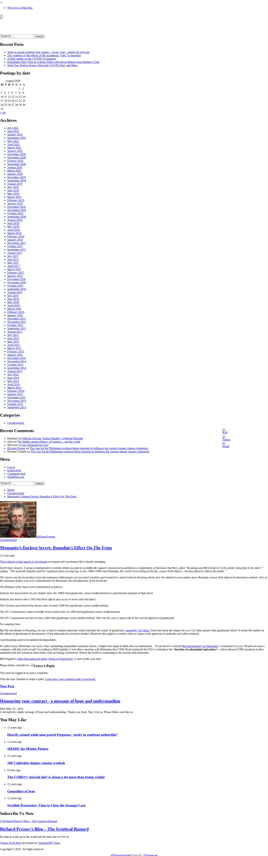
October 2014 (15, 364)
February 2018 (15, 236)
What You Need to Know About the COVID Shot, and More (42, 65)
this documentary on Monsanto (200, 646)
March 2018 (14, 233)
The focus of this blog (19, 7)
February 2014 (15, 390)
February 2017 (15, 272)
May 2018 (13, 226)
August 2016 (14, 292)
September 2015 (16, 328)
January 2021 (15, 150)
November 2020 (16, 157)
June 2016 (13, 298)
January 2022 (15, 134)
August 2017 (14, 252)
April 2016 (13, 305)
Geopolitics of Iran (21, 791)
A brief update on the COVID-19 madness (31, 58)
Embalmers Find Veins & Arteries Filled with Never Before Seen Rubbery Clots (53, 62)
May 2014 (13, 381)
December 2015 (16, 318)
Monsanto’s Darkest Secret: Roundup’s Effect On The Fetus (56, 547)
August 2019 (14, 183)
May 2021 (13, 141)
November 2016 (16, 282)
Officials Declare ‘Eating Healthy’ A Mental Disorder (52, 438)
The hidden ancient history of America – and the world (48, 441)
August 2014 (14, 371)
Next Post (7, 686)
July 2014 (13, 374)
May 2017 (13, 262)
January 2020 (15, 174)
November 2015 (16, 321)
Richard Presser (16, 448)
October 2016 (15, 285)
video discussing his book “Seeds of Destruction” (45, 658)
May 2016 (13, 302)
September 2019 (16, 180)
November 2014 (16, 361)
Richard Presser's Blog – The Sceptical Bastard (27, 23)
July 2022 (13, 127)
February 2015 (15, 351)
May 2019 (13, 193)
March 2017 (14, 269)
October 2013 (15, 404)
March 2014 (14, 387)
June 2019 (13, 190)
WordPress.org (15, 476)
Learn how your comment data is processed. (70, 679)
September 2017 (16, 249)
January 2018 (15, 239)
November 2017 (16, 243)
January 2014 (15, 394)
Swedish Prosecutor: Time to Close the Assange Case (46, 805)
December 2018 (16, 206)
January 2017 (15, 275)
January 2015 (15, 354)
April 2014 (13, 384)
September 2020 (16, 164)
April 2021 (13, 144)
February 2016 (15, 312)
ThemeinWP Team (49, 842)
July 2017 (13, 256)
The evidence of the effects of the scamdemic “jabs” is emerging (44, 55)
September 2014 (16, 367)
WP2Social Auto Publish (121, 855)
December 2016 (16, 279)
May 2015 (13, 341)
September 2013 (16, 407)
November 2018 (16, 210)
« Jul (2, 112)
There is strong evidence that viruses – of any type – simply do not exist (48, 52)
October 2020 (15, 160)
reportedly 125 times (137, 630)
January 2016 (15, 315)
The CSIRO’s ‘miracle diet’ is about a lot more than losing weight (56, 777)
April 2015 (13, 344)
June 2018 (13, 223)
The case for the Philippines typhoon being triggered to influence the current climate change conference (89, 448)
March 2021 (14, 147)
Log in (11, 467)
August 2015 (14, 331)
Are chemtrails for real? (35, 445)
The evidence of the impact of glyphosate (23, 561)
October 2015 (15, 325)
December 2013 (16, 397)
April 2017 (13, 266)
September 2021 (16, 137)
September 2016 (16, 289)
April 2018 (13, 229)
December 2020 (16, 154)
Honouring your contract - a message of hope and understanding (60, 701)
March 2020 (14, 170)
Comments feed (16, 473)
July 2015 (13, 335)
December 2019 (16, 177)
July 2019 (13, 187)
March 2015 (14, 348)
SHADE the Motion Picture (27, 749)
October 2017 (15, 246)
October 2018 (15, 213)
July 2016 (13, 295)
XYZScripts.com (150, 855)
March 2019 (14, 197)
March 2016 (14, 308)
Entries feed (14, 470)
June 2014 (13, 377)
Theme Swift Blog (10, 842)
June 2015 (13, 338)
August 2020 (14, 167)
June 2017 (13, 259)
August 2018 (14, 220)
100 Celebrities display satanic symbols (36, 763)
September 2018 (16, 216)
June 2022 (13, 131)
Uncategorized (15, 422)
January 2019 (15, 203)
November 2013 (16, 400)
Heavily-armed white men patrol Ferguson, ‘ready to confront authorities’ (62, 735)
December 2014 (16, 358)
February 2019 (15, 200)
